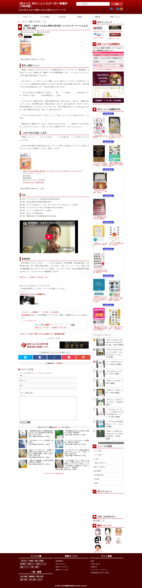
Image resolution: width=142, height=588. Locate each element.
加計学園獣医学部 (99, 475)
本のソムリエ (28, 35)
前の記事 (51, 338)
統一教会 (96, 459)
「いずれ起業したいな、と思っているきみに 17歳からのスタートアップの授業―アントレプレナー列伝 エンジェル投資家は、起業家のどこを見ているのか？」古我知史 (76, 463)
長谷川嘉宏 (118, 535)
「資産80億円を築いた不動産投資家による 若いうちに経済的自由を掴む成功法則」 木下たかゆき (40, 432)
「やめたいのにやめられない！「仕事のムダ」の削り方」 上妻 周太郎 (116, 328)
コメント (22, 395)
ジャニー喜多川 (98, 455)
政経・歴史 (23, 579)
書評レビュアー (104, 525)
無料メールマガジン (62, 567)
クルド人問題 (97, 451)
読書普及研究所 (69, 586)
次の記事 (58, 338)
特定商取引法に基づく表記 (100, 572)
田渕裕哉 (59, 363)
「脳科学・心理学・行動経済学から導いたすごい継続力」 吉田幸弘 (116, 299)
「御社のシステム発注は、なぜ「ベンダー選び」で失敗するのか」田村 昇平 (116, 136)
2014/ (118, 104)
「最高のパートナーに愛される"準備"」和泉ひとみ (100, 244)
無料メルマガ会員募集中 (108, 44)
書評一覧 (25, 21)
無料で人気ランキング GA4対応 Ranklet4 (110, 443)
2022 (117, 31)
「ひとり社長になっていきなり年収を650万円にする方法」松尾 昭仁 (100, 218)
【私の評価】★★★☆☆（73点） (75, 435)
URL (21, 385)
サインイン (34, 373)
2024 (110, 31)
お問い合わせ (95, 564)
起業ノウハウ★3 (59, 427)
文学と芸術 (32, 579)
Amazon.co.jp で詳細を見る (33, 182)
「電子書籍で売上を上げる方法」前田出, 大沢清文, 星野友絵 (76, 431)
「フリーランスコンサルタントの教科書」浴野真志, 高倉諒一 (76, 441)
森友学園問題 (97, 471)
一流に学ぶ (23, 561)
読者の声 (108, 69)
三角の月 (118, 543)
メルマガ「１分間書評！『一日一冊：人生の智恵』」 (42, 312)
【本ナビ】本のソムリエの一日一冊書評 (44, 3)
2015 (114, 104)
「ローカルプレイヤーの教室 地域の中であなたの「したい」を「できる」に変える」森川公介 (77, 451)
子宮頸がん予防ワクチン (100, 463)
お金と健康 (23, 576)
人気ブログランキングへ (100, 31)
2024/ (95, 104)
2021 (121, 31)
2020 (106, 104)
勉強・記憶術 (39, 561)
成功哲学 (23, 564)
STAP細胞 (96, 479)
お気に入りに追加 (26, 334)
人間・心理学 (34, 567)
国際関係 (32, 576)
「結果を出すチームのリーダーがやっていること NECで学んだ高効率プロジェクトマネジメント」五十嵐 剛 (100, 299)
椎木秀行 (108, 543)
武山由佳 (108, 535)
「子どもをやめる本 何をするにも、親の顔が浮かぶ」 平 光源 (116, 244)
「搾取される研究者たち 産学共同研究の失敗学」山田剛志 (40, 461)
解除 (100, 65)
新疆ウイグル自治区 (99, 467)
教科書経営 (59, 561)
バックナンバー (31, 321)
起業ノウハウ (24, 567)
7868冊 (25, 6)
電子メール (23, 380)
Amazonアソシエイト (32, 173)
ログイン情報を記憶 (26, 393)
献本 (92, 561)
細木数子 (96, 483)
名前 (21, 375)
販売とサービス (41, 564)
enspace (97, 543)
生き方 (40, 579)
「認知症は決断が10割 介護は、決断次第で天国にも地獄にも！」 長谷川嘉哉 (116, 164)
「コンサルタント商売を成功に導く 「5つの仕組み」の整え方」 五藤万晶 (100, 164)
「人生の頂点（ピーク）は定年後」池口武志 (40, 441)
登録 (96, 65)
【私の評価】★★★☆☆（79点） (39, 436)
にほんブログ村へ (98, 37)
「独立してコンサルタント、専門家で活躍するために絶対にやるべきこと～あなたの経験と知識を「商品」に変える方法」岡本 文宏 (40, 452)
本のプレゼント (61, 564)
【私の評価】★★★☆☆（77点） (75, 455)
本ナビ (20, 21)
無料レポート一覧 (114, 38)
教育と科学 (39, 576)
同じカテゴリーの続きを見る (54, 473)
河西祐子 (97, 535)
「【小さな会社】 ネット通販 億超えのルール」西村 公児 (100, 136)
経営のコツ (31, 564)
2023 (114, 31)
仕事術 (31, 561)
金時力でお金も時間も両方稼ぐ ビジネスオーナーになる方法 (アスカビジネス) (52, 171)
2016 (110, 104)
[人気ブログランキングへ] (97, 27)
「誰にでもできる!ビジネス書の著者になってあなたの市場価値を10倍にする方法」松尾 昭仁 (100, 328)
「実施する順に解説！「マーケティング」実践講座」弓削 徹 (100, 191)
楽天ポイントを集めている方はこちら (34, 277)
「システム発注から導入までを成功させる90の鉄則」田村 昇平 (100, 271)
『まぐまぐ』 (47, 327)
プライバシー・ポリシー (99, 570)
